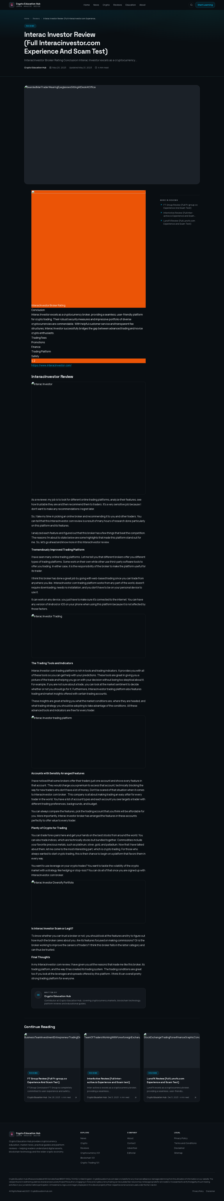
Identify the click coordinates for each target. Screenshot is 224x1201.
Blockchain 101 (87, 1157)
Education (131, 4)
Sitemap (178, 1152)
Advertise (132, 1148)
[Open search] (191, 5)
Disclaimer (179, 1148)
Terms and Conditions (185, 1143)
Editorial (131, 1152)
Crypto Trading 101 (89, 1162)
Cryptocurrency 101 (90, 1152)
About (142, 4)
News (96, 4)
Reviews (117, 4)
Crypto (106, 4)
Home (87, 4)
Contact (131, 1143)
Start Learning (205, 4)
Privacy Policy (180, 1138)
